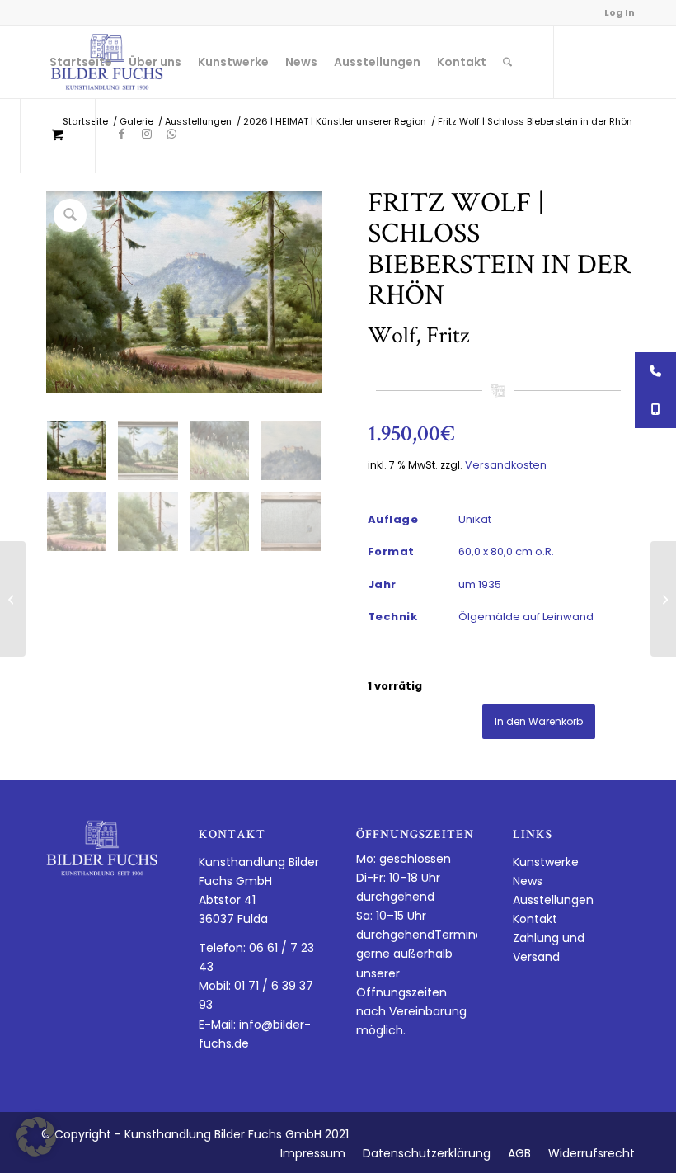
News (527, 881)
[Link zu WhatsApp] (171, 133)
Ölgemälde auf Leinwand (526, 616)
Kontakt (535, 919)
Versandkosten (506, 465)
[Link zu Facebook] (122, 133)
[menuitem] (80, 62)
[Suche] (507, 62)
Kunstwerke (546, 862)
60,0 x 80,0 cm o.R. (506, 551)
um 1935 (479, 584)
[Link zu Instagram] (146, 133)
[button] (36, 1136)
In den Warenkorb (539, 721)
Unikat (474, 519)
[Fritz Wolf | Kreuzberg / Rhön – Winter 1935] (13, 599)
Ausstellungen (553, 900)
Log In (619, 12)
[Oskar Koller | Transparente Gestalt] (663, 599)
